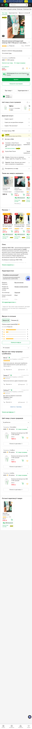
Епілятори (19, 9)
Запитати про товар (7, 63)
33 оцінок (12, 452)
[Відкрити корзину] (29, 5)
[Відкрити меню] (2, 5)
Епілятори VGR (27, 9)
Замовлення (11, 727)
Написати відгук (16, 342)
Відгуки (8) (6, 320)
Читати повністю (8, 265)
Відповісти (9, 369)
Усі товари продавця (19, 63)
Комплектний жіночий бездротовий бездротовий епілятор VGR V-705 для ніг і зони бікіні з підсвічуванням (7, 189)
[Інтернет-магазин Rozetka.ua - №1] (6, 5)
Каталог (3, 727)
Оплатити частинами (16, 84)
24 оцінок (12, 475)
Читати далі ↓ (7, 366)
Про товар (4, 13)
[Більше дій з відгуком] (27, 369)
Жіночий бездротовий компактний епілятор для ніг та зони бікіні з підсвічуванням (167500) (19, 189)
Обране (28, 727)
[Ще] (29, 42)
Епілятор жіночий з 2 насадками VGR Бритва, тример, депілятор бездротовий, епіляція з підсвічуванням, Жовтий (20, 225)
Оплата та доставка (15, 443)
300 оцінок (10, 60)
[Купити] (12, 194)
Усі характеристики (9, 302)
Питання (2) (14, 320)
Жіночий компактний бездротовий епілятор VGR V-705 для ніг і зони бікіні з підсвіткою (7, 514)
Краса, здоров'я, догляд (9, 9)
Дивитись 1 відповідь (16, 406)
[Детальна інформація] (9, 210)
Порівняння (20, 727)
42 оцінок (12, 429)
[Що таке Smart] (4, 18)
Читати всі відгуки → (8, 412)
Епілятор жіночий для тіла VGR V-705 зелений (19, 434)
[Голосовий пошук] (26, 5)
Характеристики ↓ (23, 90)
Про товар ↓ (8, 90)
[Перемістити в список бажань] (27, 68)
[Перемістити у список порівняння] (23, 68)
